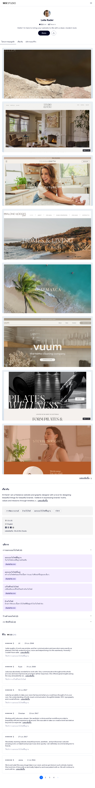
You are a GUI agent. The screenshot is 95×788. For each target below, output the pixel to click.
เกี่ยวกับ (20, 42)
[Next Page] (58, 777)
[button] (47, 73)
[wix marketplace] (9, 3)
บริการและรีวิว (31, 42)
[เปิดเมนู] (91, 3)
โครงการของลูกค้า (8, 42)
